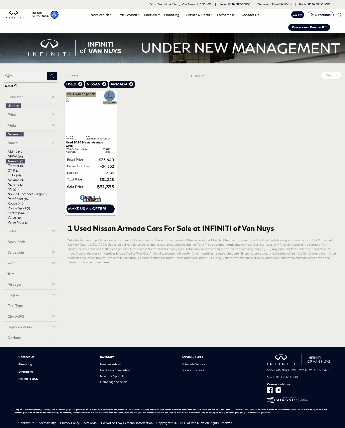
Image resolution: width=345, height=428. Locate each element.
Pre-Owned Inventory (115, 370)
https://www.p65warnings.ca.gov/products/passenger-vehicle (241, 413)
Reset (9, 86)
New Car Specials (112, 376)
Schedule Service (193, 364)
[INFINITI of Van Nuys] (26, 14)
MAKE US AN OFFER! (87, 208)
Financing (25, 364)
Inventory (107, 357)
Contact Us (26, 357)
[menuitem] (31, 105)
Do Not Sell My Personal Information (127, 423)
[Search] (52, 76)
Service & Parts (192, 357)
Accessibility (48, 423)
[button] (54, 15)
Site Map (90, 423)
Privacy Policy (70, 423)
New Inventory (110, 364)
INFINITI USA (28, 379)
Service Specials (193, 370)
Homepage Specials (113, 382)
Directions (25, 372)
